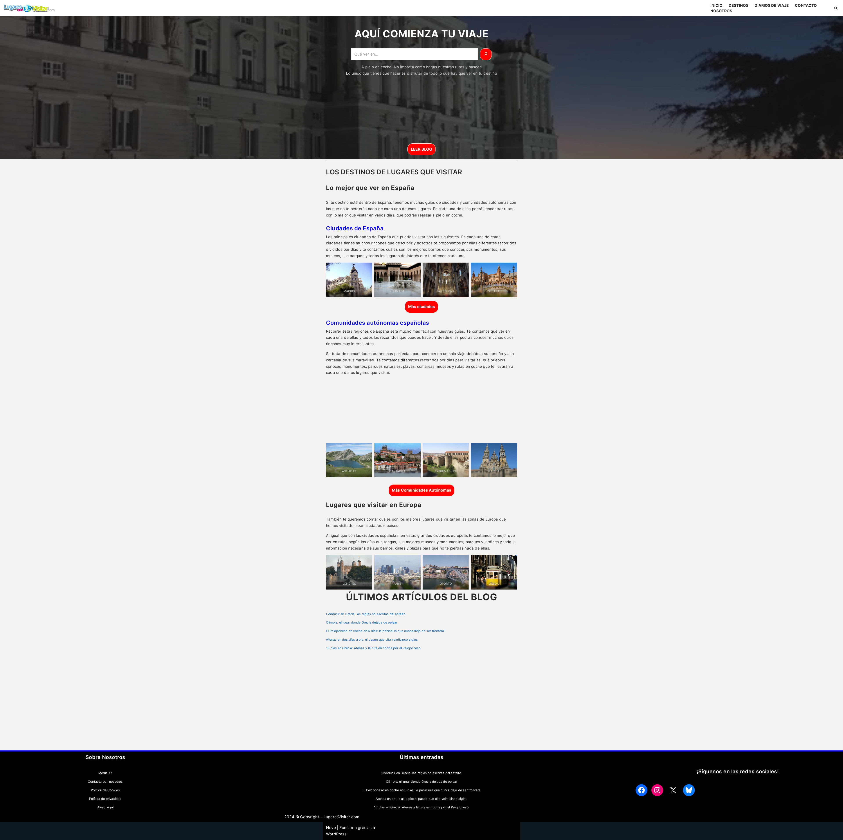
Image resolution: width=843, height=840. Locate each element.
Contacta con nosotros (105, 781)
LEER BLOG (421, 149)
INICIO (716, 5)
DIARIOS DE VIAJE (772, 5)
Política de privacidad (105, 798)
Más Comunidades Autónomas (421, 490)
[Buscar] (836, 8)
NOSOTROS (721, 11)
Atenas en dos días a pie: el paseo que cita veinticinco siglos (372, 639)
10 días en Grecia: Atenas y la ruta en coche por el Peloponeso (373, 648)
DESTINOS (738, 5)
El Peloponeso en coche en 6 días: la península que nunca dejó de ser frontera (385, 631)
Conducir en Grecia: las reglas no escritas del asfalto (365, 614)
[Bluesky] (689, 790)
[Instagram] (657, 790)
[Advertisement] (421, 111)
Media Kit (105, 773)
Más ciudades (421, 306)
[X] (673, 790)
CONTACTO (806, 5)
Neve (331, 827)
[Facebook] (641, 790)
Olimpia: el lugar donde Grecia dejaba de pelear (361, 622)
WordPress (336, 834)
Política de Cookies (105, 790)
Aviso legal (105, 807)
